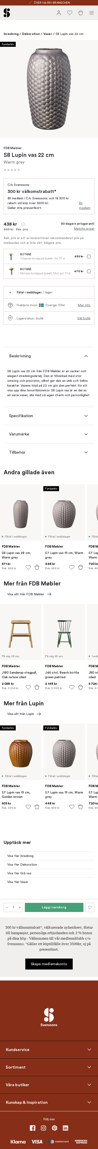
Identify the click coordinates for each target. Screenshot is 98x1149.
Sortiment (16, 1067)
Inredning (11, 34)
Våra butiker (17, 1085)
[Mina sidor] (58, 12)
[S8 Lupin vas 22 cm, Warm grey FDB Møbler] (49, 89)
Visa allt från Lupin (20, 714)
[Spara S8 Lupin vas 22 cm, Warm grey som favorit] (89, 907)
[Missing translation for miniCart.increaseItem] (20, 907)
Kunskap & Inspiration (27, 1102)
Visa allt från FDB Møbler (25, 594)
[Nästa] (89, 89)
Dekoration (31, 34)
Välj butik (83, 318)
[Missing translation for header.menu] (91, 12)
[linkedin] (65, 1128)
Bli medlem (84, 205)
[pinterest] (54, 1128)
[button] (12, 170)
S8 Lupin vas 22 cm (70, 34)
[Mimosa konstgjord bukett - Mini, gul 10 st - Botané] (11, 271)
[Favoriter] (69, 12)
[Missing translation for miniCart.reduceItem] (7, 907)
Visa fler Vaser (17, 882)
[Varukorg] (80, 12)
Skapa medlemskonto (49, 964)
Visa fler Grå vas (19, 873)
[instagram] (43, 1128)
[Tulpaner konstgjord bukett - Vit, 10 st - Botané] (11, 256)
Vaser (47, 34)
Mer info (84, 305)
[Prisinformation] (23, 224)
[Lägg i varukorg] (37, 567)
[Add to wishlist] (28, 567)
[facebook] (32, 1128)
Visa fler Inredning (20, 856)
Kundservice (17, 1049)
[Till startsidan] (7, 12)
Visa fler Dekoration (22, 864)
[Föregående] (8, 89)
